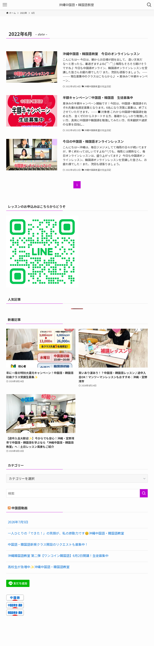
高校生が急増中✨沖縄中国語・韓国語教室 (39, 566)
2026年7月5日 (18, 521)
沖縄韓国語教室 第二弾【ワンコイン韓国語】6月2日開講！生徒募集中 (58, 555)
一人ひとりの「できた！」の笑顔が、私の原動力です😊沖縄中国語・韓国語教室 (66, 533)
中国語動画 (19, 507)
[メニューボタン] (5, 5)
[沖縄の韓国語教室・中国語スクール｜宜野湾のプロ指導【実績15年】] (77, 5)
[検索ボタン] (149, 5)
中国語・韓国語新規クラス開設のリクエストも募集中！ (48, 544)
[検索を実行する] (144, 493)
